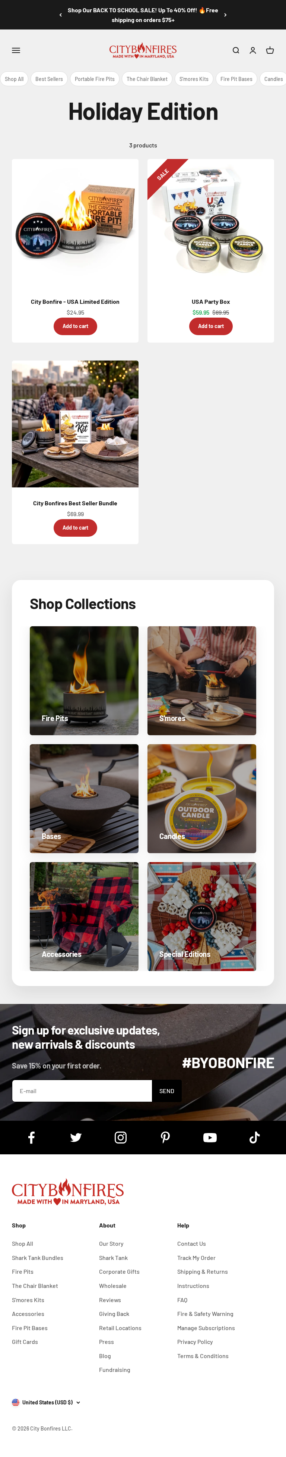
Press (106, 1341)
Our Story (111, 1243)
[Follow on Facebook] (31, 1137)
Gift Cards (25, 1341)
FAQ (182, 1299)
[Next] (225, 14)
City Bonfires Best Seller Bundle (75, 502)
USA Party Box (211, 301)
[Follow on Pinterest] (165, 1137)
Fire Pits (23, 1271)
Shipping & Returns (202, 1271)
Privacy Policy (195, 1341)
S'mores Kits (194, 79)
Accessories (28, 1313)
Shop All (14, 79)
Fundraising (114, 1369)
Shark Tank (113, 1257)
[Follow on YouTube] (210, 1137)
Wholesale (113, 1285)
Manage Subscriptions (206, 1327)
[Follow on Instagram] (120, 1137)
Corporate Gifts (119, 1271)
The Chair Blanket (147, 79)
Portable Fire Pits (95, 79)
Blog (105, 1355)
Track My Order (196, 1257)
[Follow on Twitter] (76, 1137)
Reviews (110, 1299)
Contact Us (191, 1243)
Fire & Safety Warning (205, 1313)
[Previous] (60, 14)
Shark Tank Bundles (37, 1257)
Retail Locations (120, 1327)
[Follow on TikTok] (254, 1137)
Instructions (193, 1285)
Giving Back (114, 1313)
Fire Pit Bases (236, 79)
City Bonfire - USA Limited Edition (75, 301)
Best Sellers (49, 79)
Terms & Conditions (203, 1355)
